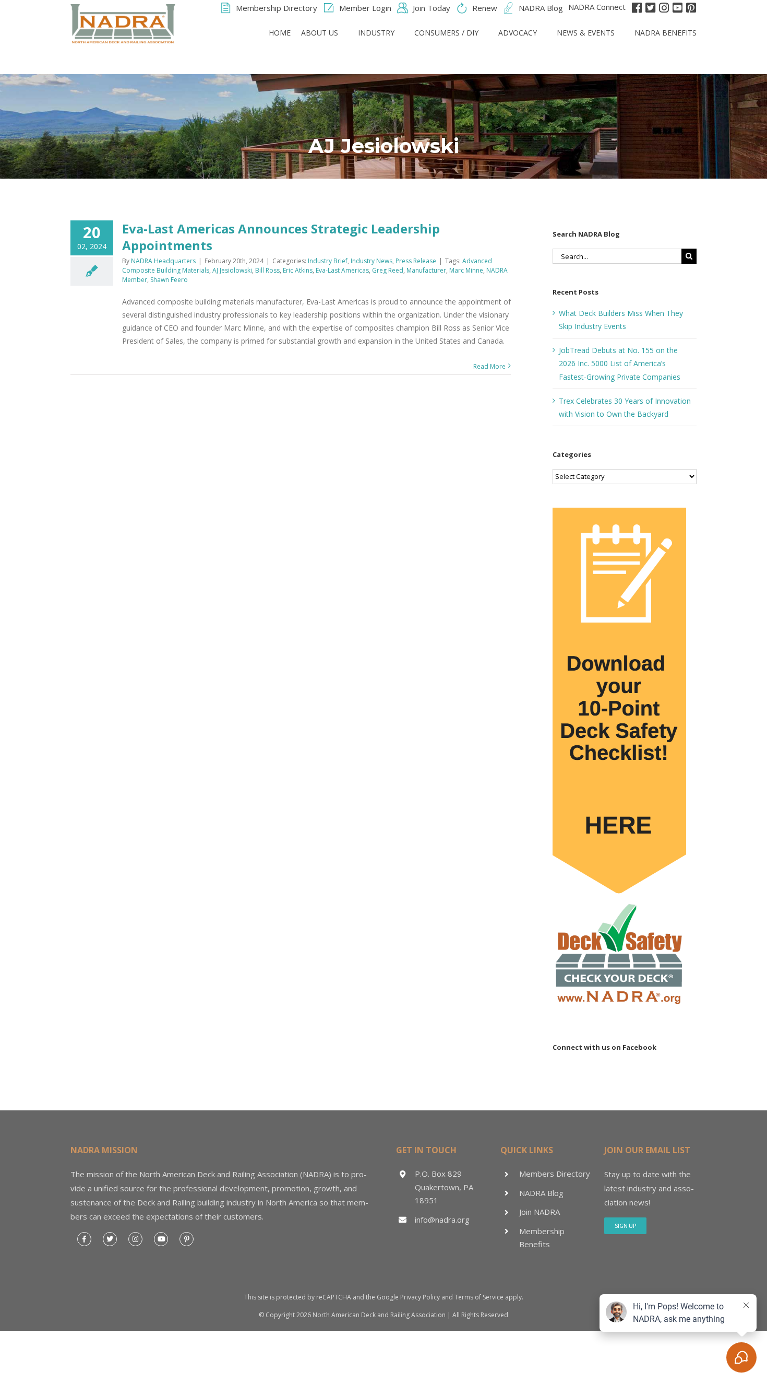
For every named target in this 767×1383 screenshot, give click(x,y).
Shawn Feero (169, 279)
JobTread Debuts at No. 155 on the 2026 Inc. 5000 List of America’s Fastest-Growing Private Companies (619, 363)
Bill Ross (267, 270)
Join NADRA (539, 1211)
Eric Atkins (298, 270)
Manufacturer (426, 270)
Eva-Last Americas (342, 270)
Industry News (371, 260)
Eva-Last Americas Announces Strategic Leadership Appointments (281, 237)
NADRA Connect (597, 7)
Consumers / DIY (446, 33)
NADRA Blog (541, 1193)
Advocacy (517, 33)
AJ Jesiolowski (232, 270)
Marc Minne (466, 270)
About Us (319, 33)
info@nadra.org (442, 1219)
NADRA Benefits (665, 33)
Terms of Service (479, 1297)
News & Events (586, 33)
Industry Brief (327, 260)
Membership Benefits (542, 1238)
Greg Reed (387, 270)
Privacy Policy (420, 1297)
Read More (489, 366)
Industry (376, 33)
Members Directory (554, 1173)
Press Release (416, 260)
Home (280, 33)
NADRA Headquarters (163, 260)
